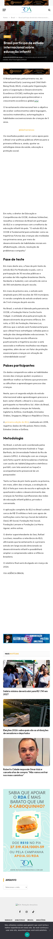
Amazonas (20, 920)
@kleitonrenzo (26, 129)
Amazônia (41, 920)
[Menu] (4, 10)
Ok (27, 935)
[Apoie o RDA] (26, 831)
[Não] (49, 930)
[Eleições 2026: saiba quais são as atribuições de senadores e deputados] (26, 713)
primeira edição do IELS (17, 422)
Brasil (7, 36)
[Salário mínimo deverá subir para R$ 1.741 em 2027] (26, 674)
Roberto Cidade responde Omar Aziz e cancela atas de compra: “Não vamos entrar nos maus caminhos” (25, 772)
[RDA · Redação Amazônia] (26, 10)
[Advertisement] (26, 183)
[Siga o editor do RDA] (26, 639)
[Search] (49, 10)
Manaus (8, 920)
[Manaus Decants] (26, 3)
